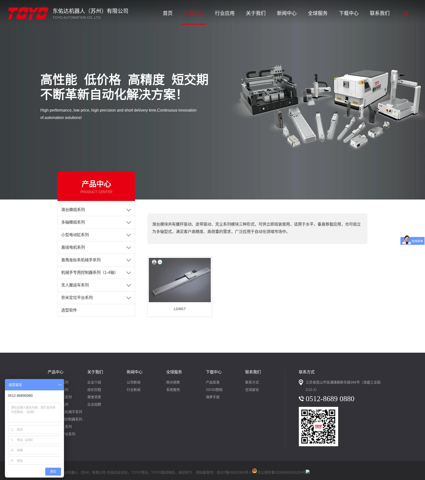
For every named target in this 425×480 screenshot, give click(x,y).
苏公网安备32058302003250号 (282, 471)
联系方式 (252, 382)
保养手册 (213, 397)
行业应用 (225, 13)
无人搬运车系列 (75, 285)
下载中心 (349, 13)
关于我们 (256, 13)
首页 (168, 13)
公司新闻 (133, 382)
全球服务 (318, 13)
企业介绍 (94, 382)
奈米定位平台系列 (77, 298)
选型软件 (69, 310)
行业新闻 (133, 390)
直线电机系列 (73, 247)
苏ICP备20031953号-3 (234, 472)
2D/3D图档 (214, 390)
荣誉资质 (94, 397)
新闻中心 (287, 13)
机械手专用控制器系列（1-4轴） (89, 272)
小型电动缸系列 (75, 235)
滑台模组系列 (73, 210)
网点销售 (173, 382)
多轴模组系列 (73, 222)
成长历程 (94, 390)
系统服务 (173, 390)
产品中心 (194, 13)
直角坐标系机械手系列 (81, 260)
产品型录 (213, 382)
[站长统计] (308, 472)
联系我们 (380, 13)
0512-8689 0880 (330, 399)
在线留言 (252, 390)
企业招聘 (94, 404)
